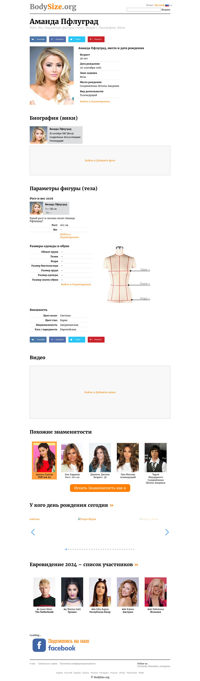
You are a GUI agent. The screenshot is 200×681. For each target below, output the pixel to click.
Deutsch (94, 673)
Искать (165, 9)
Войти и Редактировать (95, 101)
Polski (141, 673)
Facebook (142, 666)
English (59, 673)
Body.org (53, 6)
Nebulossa (155, 610)
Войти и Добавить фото (100, 160)
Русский (68, 673)
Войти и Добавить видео (100, 392)
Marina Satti (72, 610)
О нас (32, 663)
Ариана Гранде (44, 476)
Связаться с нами (47, 663)
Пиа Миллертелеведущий (128, 476)
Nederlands (132, 673)
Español (77, 673)
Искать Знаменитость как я (100, 488)
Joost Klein (44, 610)
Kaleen (128, 610)
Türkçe (122, 673)
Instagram (165, 666)
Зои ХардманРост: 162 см (72, 476)
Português (103, 673)
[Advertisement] (135, 217)
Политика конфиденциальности (77, 663)
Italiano (85, 673)
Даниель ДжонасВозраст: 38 (100, 476)
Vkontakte (153, 666)
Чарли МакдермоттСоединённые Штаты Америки (155, 476)
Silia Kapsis (100, 610)
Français (114, 673)
